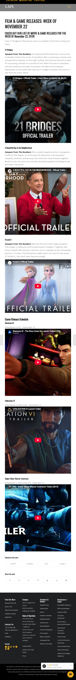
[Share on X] (19, 580)
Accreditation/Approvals (64, 605)
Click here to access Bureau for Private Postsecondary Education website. (38, 674)
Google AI (63, 564)
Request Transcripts (46, 644)
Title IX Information (63, 650)
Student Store (44, 623)
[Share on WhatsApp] (28, 580)
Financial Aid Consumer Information (61, 630)
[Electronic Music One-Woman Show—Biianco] (1, 340)
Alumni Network (44, 626)
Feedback (8, 637)
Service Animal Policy (63, 646)
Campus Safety (62, 612)
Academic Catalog (10, 614)
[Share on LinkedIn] (47, 580)
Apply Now (8, 617)
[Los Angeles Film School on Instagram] (8, 647)
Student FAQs (44, 608)
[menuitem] (12, 0)
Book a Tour (8, 606)
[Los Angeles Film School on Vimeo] (14, 647)
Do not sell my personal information (63, 623)
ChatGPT (13, 564)
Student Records (45, 619)
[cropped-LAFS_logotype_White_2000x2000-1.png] (9, 6)
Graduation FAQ (45, 640)
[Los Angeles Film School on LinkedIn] (16, 647)
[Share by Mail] (66, 580)
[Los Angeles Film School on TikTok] (11, 647)
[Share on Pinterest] (38, 580)
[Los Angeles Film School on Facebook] (6, 647)
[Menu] (68, 6)
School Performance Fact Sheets (63, 641)
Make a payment (45, 637)
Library (42, 612)
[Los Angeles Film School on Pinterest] (8, 649)
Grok (46, 564)
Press (24, 656)
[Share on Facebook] (9, 580)
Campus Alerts (26, 646)
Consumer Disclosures (61, 617)
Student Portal (44, 605)
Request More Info (10, 603)
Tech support (44, 633)
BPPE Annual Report (63, 608)
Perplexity (30, 564)
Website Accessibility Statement (63, 655)
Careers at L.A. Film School (28, 651)
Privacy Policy (61, 637)
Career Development (46, 630)
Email (6, 633)
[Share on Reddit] (57, 580)
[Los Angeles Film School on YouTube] (6, 649)
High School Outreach (11, 610)
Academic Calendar (46, 615)
